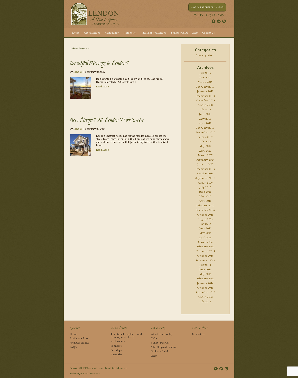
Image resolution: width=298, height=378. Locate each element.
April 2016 (205, 200)
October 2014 (205, 255)
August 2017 (205, 136)
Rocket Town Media (90, 373)
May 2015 (205, 232)
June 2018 (205, 114)
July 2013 (205, 301)
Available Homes (79, 342)
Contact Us (208, 32)
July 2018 (205, 109)
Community (112, 32)
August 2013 (205, 296)
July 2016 (205, 187)
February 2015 (205, 246)
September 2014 (205, 260)
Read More (102, 86)
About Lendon (92, 32)
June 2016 (205, 191)
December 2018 (205, 95)
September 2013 (205, 292)
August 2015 (205, 219)
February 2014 (205, 278)
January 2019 (205, 91)
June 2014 (205, 269)
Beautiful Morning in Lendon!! (99, 63)
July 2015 (205, 223)
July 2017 (205, 141)
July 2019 (205, 72)
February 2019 (205, 86)
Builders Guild (179, 32)
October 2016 (205, 173)
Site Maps (116, 350)
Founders (116, 345)
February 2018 (205, 127)
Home (75, 32)
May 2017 (205, 146)
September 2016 (205, 178)
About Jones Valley (162, 334)
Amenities (116, 354)
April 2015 (205, 237)
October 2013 (205, 287)
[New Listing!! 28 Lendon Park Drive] (80, 144)
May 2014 (205, 274)
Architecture (118, 341)
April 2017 (205, 150)
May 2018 (205, 118)
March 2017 (205, 155)
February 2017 (205, 159)
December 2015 (205, 210)
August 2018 (205, 104)
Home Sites (130, 32)
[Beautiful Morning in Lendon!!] (80, 88)
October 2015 (205, 214)
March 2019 (205, 82)
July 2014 (205, 264)
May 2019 (205, 77)
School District (160, 342)
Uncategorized (205, 55)
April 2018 (205, 123)
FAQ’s (73, 347)
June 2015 (205, 228)
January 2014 (205, 283)
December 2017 (205, 132)
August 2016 (205, 182)
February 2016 (205, 205)
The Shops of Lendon (153, 32)
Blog (195, 32)
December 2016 (205, 168)
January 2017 (205, 164)
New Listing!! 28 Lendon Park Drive (107, 120)
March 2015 (205, 242)
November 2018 (205, 100)
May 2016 (205, 196)
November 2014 (205, 251)
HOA (154, 338)
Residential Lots (79, 338)
